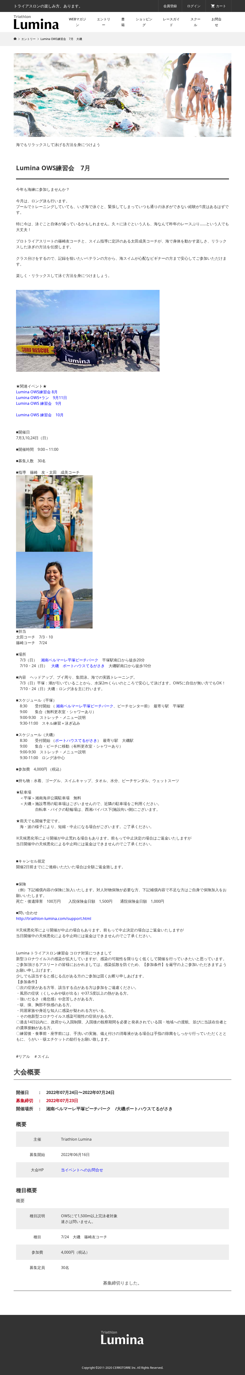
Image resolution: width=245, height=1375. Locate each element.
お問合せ (217, 22)
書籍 (123, 22)
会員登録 (170, 6)
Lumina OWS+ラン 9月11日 (41, 397)
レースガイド (171, 22)
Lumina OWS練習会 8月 (37, 391)
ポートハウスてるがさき (76, 740)
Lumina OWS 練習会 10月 (40, 414)
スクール (195, 22)
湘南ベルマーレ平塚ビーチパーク (69, 660)
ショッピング (144, 22)
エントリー (103, 22)
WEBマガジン (77, 22)
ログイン (193, 6)
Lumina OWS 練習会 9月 (38, 403)
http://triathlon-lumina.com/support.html (53, 918)
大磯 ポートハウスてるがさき (78, 665)
